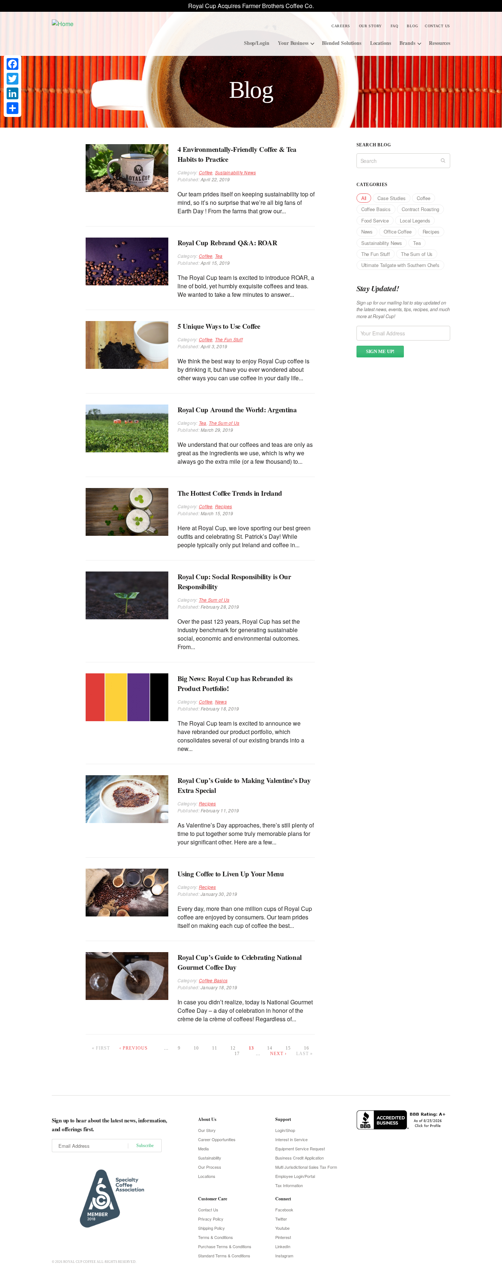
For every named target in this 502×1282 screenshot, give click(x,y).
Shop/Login (256, 43)
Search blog (373, 144)
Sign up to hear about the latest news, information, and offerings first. (109, 1124)
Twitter (281, 1219)
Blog (412, 26)
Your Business (293, 43)
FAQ (394, 26)
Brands (407, 43)
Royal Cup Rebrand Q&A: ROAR (227, 243)
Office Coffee (397, 231)
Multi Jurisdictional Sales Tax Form (306, 1167)
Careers (340, 26)
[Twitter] (12, 78)
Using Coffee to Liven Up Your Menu (231, 874)
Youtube (282, 1228)
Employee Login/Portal (295, 1176)
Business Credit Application (299, 1158)
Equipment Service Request (300, 1148)
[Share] (12, 108)
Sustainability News (235, 172)
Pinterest (283, 1237)
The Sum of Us (224, 423)
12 (233, 1048)
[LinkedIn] (12, 93)
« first (101, 1048)
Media (203, 1148)
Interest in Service (291, 1139)
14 (269, 1048)
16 (306, 1048)
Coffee (205, 172)
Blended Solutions (341, 43)
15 (288, 1048)
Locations (380, 43)
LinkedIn (282, 1246)
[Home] (107, 23)
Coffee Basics (213, 980)
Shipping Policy (211, 1228)
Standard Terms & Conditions (224, 1255)
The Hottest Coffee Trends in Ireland (230, 493)
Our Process (209, 1167)
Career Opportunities (217, 1139)
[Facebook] (12, 64)
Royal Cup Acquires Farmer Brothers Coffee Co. (251, 5)
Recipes (223, 506)
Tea (219, 256)
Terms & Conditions (215, 1237)
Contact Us (437, 26)
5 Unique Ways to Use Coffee (219, 326)
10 (196, 1048)
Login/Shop (285, 1130)
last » (304, 1053)
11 (214, 1048)
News (221, 701)
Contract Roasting (420, 209)
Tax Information (289, 1185)
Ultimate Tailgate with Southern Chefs (400, 264)
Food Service (375, 220)
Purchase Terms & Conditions (224, 1246)
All (364, 198)
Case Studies (391, 198)
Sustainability (209, 1158)
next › (278, 1053)
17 (237, 1053)
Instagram (284, 1255)
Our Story (370, 26)
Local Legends (415, 220)
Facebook (284, 1209)
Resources (439, 43)
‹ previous (133, 1048)
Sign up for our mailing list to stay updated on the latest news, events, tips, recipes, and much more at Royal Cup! (403, 309)
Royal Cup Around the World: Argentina (237, 409)
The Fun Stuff (229, 339)
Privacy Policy (210, 1219)
